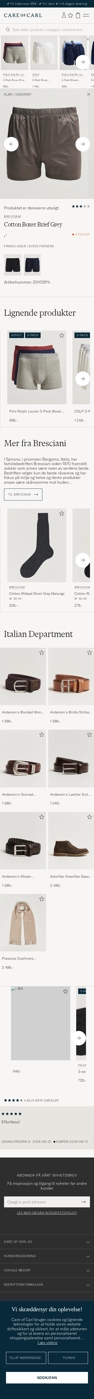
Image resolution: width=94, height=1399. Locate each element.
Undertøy (23, 94)
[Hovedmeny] (85, 15)
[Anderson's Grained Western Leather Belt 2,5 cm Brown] (23, 790)
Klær (8, 94)
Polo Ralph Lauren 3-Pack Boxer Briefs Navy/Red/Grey (35, 411)
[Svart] (13, 265)
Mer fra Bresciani (35, 443)
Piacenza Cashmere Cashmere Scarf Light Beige (19, 958)
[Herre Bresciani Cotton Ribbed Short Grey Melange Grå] (36, 546)
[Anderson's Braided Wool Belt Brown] (23, 708)
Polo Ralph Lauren (14, 75)
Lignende (40, 312)
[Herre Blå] (40, 1023)
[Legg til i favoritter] (60, 336)
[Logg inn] (64, 15)
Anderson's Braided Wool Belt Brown (22, 712)
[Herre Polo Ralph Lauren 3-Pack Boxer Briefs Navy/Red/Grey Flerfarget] (14, 53)
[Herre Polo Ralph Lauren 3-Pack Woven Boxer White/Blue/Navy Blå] (73, 53)
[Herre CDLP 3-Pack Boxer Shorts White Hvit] (44, 53)
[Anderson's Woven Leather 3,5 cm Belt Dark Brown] (23, 872)
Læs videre (47, 1342)
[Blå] (32, 265)
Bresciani (12, 216)
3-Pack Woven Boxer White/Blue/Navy (71, 80)
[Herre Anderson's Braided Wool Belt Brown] (23, 676)
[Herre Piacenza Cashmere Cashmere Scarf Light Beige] (23, 922)
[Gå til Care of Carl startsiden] (23, 15)
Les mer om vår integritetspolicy (47, 1212)
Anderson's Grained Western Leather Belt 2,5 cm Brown (21, 794)
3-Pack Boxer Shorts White (40, 80)
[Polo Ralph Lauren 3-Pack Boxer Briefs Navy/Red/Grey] (36, 407)
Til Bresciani (20, 494)
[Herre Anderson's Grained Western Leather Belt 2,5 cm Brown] (23, 758)
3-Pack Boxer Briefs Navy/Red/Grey (14, 80)
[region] (47, 1127)
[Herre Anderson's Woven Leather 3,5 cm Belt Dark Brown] (23, 840)
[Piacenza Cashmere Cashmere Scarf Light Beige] (23, 954)
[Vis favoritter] (70, 15)
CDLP (35, 74)
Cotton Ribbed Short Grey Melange (36, 593)
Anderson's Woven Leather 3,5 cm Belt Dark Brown (21, 876)
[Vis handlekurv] (77, 15)
